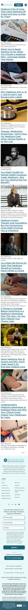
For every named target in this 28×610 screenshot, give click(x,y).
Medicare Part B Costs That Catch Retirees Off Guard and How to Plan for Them (13, 13)
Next (23, 453)
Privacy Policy (5, 488)
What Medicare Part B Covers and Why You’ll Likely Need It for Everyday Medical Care (13, 363)
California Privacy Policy (19, 491)
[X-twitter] (12, 504)
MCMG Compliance (20, 488)
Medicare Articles (6, 498)
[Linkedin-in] (15, 504)
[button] (26, 5)
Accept (19, 605)
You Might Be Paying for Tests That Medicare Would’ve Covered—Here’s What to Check (14, 267)
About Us (17, 482)
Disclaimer (17, 494)
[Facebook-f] (8, 504)
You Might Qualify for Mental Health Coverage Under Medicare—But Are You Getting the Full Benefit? (14, 177)
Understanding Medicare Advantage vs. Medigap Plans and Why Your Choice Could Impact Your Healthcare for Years (14, 411)
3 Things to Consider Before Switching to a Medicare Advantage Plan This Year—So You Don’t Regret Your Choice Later (13, 315)
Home (3, 482)
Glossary (17, 485)
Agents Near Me (5, 493)
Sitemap (17, 497)
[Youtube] (19, 504)
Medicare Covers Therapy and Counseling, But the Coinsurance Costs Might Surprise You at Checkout (14, 225)
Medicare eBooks (5, 495)
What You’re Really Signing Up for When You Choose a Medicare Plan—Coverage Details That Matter (13, 54)
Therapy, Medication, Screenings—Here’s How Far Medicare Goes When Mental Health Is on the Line (14, 136)
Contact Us (4, 485)
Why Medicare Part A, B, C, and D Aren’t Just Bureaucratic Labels (14, 94)
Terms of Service (5, 490)
